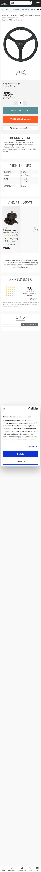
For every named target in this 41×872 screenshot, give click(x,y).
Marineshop (6, 9)
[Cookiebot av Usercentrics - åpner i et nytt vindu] (28, 408)
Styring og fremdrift (21, 9)
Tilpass (19, 461)
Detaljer (31, 447)
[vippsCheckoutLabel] (20, 119)
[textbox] (12, 324)
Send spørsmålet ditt (29, 324)
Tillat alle (20, 454)
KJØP (20, 110)
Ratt (33, 9)
